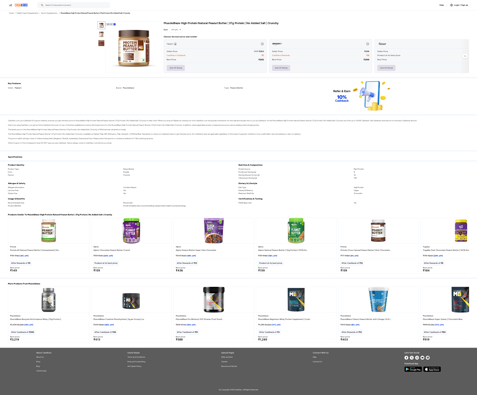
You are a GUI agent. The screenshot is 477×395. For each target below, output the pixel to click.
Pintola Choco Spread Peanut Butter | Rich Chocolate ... (365, 250)
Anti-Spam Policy (134, 366)
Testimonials (41, 371)
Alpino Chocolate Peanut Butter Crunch (111, 250)
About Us (40, 357)
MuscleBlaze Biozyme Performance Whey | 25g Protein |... (36, 319)
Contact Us (317, 362)
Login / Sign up (461, 5)
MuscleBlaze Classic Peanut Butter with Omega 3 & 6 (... (366, 319)
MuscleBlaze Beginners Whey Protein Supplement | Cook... (284, 319)
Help (441, 5)
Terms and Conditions (136, 357)
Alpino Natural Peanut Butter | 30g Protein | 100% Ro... (283, 250)
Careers (224, 362)
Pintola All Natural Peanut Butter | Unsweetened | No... (35, 250)
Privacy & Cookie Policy (136, 362)
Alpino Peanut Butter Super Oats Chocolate (196, 250)
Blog (38, 366)
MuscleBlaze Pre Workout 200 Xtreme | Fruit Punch (199, 319)
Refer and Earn (227, 357)
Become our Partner (229, 366)
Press (38, 362)
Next (465, 56)
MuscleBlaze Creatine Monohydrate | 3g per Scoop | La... (119, 319)
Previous (13, 247)
